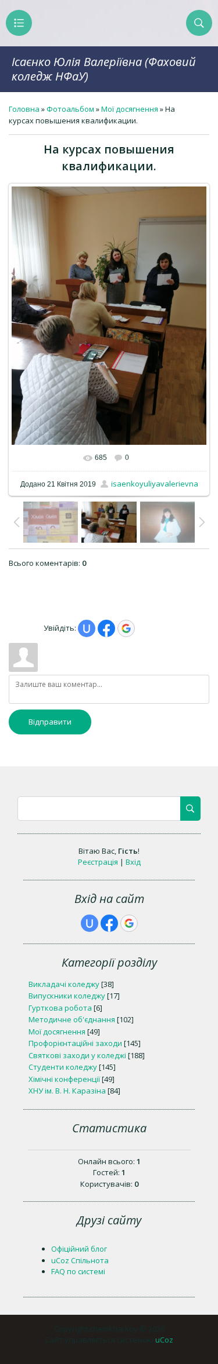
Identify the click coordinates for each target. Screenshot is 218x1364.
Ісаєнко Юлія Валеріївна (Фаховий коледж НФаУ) (104, 69)
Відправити (50, 721)
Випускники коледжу (66, 995)
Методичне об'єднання (71, 1019)
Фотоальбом (70, 109)
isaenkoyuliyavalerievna (154, 483)
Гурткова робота (60, 1008)
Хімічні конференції (64, 1079)
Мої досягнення (129, 109)
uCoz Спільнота (80, 1260)
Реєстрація (98, 862)
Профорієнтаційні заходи (75, 1043)
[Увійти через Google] (126, 628)
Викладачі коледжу (63, 984)
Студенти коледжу (62, 1067)
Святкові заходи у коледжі (77, 1055)
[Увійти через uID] (86, 628)
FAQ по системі (78, 1271)
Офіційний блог (79, 1249)
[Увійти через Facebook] (106, 628)
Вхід (133, 862)
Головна (24, 109)
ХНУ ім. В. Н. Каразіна (67, 1090)
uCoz (164, 1339)
